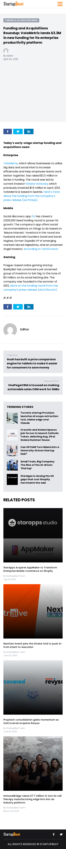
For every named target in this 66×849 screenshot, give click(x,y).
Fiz (33, 216)
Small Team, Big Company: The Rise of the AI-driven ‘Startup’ (37, 465)
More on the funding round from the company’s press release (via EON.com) (30, 288)
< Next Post (12, 355)
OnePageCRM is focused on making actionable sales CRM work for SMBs (33, 387)
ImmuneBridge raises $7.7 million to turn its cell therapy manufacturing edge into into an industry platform (32, 799)
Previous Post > (52, 381)
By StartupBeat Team (14, 575)
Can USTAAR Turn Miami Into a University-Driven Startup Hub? (39, 451)
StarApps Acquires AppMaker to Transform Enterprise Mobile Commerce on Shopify (30, 569)
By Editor (8, 55)
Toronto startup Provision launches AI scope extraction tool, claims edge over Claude (39, 418)
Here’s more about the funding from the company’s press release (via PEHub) (31, 196)
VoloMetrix (10, 163)
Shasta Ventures (37, 184)
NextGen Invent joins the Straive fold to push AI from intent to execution (32, 645)
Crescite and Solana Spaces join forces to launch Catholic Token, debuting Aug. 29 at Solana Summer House (39, 435)
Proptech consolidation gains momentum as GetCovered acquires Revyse (31, 721)
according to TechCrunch (41, 249)
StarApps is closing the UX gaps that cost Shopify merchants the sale (37, 479)
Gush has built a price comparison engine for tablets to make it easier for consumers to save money (32, 363)
